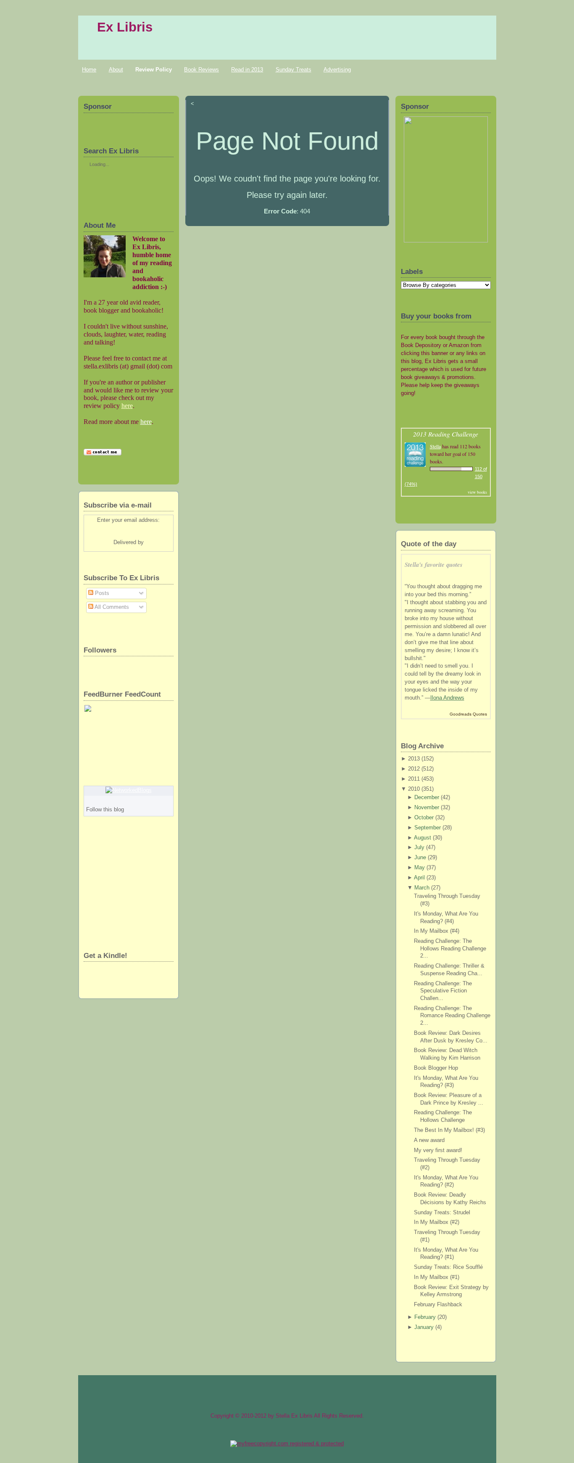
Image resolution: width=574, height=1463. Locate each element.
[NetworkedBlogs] (128, 790)
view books (477, 492)
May (419, 868)
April (419, 878)
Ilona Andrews (447, 698)
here (127, 405)
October (424, 818)
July (419, 847)
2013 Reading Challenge (445, 433)
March (421, 888)
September (427, 828)
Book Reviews (201, 69)
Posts (101, 593)
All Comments (111, 607)
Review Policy (153, 69)
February (425, 1317)
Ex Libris (125, 27)
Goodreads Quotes (468, 714)
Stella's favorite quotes (434, 564)
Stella (435, 446)
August (422, 838)
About (116, 69)
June (420, 857)
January (424, 1327)
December (426, 797)
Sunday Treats (293, 69)
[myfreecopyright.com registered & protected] (287, 1443)
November (426, 807)
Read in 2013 (247, 69)
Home (89, 69)
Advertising (337, 69)
